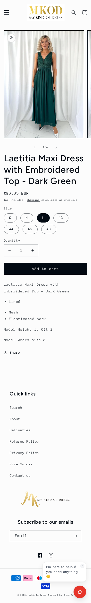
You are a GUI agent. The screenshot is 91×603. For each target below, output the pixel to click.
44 (11, 229)
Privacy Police (24, 453)
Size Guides (21, 464)
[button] (6, 12)
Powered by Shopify (60, 595)
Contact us (20, 475)
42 (61, 218)
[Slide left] (34, 147)
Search (16, 407)
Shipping (33, 200)
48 (49, 229)
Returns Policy (24, 441)
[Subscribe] (75, 536)
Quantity (12, 240)
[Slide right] (56, 147)
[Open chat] (80, 592)
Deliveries (20, 430)
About (15, 419)
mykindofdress (38, 595)
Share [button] (15, 352)
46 (30, 229)
